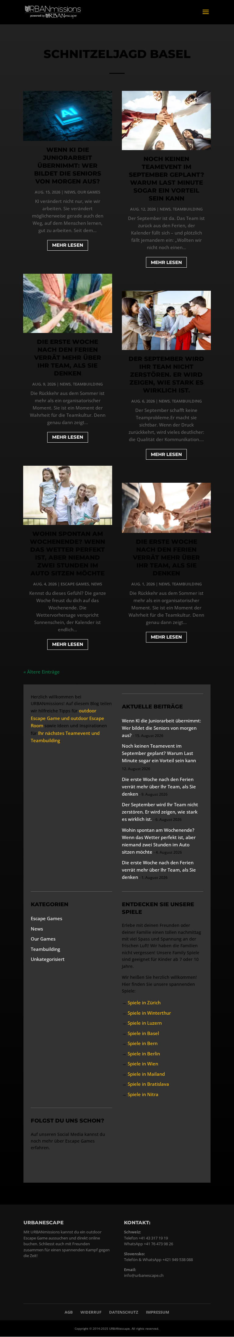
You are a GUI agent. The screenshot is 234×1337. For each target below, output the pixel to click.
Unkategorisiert (48, 959)
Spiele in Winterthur (149, 1013)
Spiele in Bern (143, 1043)
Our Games (88, 192)
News (69, 192)
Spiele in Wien (143, 1064)
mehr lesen (67, 245)
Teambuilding (88, 384)
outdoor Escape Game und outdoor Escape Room (67, 718)
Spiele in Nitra (143, 1094)
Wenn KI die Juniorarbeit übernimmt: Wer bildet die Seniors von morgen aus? (67, 165)
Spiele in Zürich (144, 1002)
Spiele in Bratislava (148, 1084)
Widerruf (90, 1312)
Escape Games (75, 584)
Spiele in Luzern (145, 1023)
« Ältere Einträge (41, 672)
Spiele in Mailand (146, 1074)
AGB (69, 1312)
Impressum (157, 1312)
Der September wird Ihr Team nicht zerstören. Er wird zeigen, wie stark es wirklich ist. (166, 374)
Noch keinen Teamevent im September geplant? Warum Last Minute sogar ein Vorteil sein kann (159, 753)
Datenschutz (123, 1312)
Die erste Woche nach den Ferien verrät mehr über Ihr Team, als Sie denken (67, 357)
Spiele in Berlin (144, 1054)
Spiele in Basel (143, 1033)
